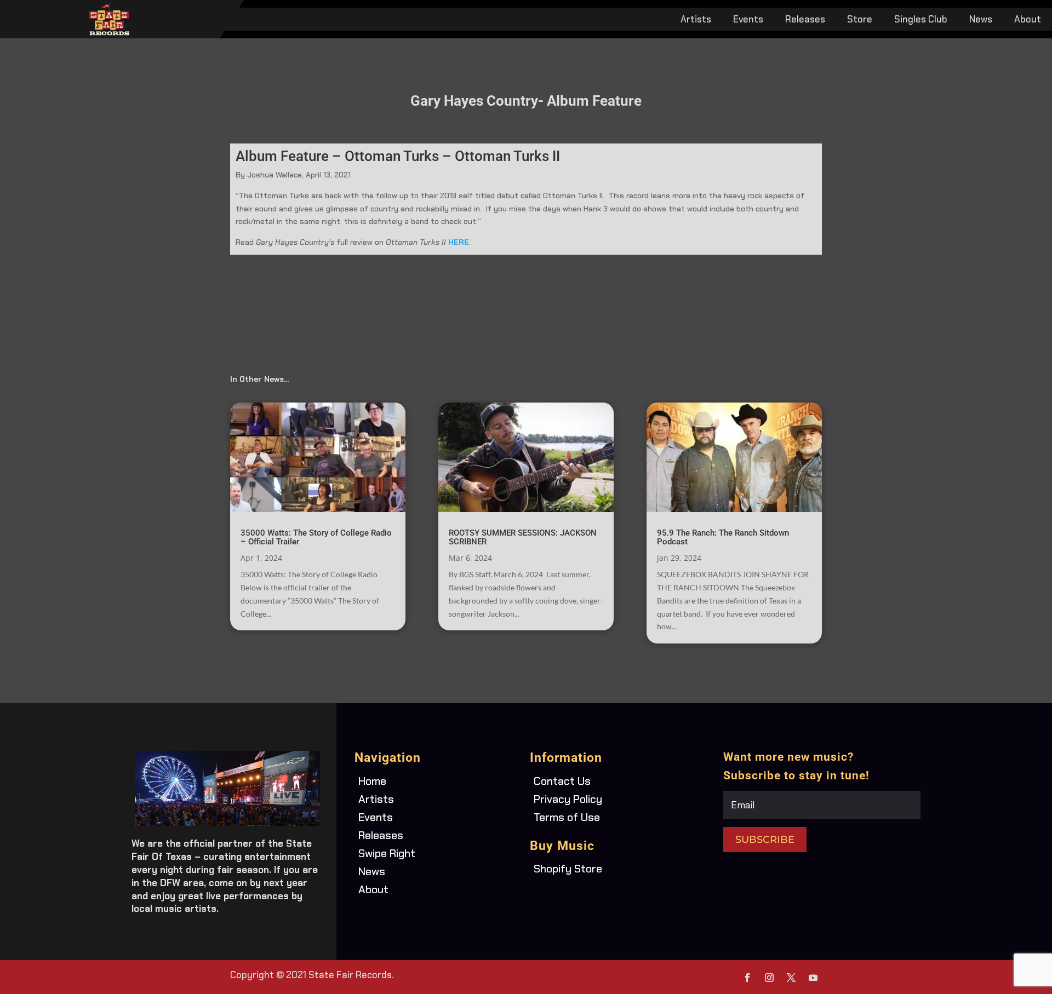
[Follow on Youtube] (813, 977)
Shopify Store (568, 868)
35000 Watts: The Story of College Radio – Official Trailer (316, 537)
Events (748, 20)
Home (372, 781)
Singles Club (920, 20)
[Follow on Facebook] (747, 977)
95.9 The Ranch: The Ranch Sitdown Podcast (723, 537)
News (980, 20)
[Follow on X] (791, 977)
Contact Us (562, 781)
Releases (805, 20)
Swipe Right (386, 853)
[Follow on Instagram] (769, 977)
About (1027, 20)
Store (859, 20)
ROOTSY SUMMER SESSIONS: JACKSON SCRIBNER (523, 537)
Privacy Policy (568, 799)
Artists (696, 20)
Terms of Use (567, 817)
